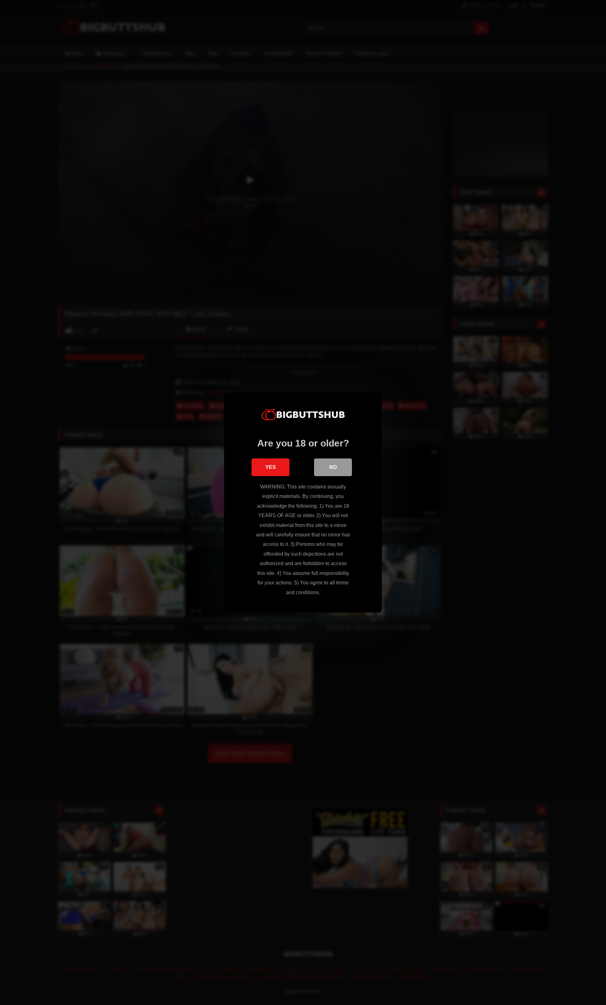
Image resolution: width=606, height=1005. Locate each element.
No (333, 467)
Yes (270, 467)
